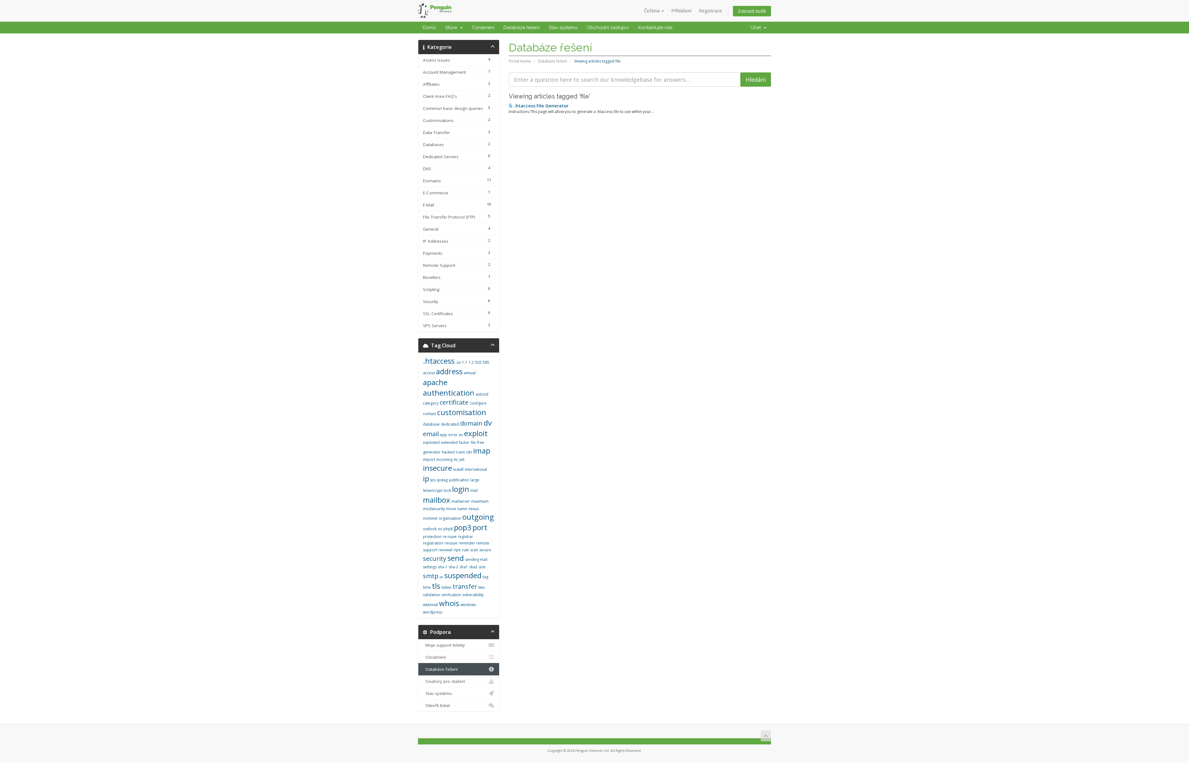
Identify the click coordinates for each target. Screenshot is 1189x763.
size (482, 567)
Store (452, 27)
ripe (457, 550)
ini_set (459, 459)
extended (449, 442)
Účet (757, 27)
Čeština (652, 10)
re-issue (450, 536)
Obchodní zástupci (608, 27)
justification (459, 480)
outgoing (478, 517)
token (446, 587)
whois (449, 603)
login (460, 489)
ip (426, 478)
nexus (473, 508)
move (451, 508)
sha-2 (453, 567)
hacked (448, 452)
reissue (451, 543)
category (430, 403)
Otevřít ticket (436, 705)
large (474, 480)
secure (485, 550)
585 (486, 362)
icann (460, 452)
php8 (448, 528)
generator (432, 452)
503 (478, 362)
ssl (441, 577)
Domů (429, 27)
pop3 (462, 527)
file (473, 442)
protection (432, 536)
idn (469, 452)
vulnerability (473, 594)
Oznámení (483, 27)
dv (488, 423)
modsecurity (434, 508)
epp (443, 434)
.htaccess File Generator (540, 106)
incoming (444, 459)
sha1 (463, 567)
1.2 (471, 362)
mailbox (436, 500)
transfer (465, 586)
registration (433, 543)
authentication (448, 393)
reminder (467, 543)
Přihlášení (681, 10)
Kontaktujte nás (655, 27)
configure (478, 403)
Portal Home (520, 61)
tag (485, 576)
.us (458, 362)
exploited (431, 442)
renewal (445, 550)
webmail (430, 604)
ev (461, 434)
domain (471, 423)
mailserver (460, 501)
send (455, 558)
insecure (437, 468)
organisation (450, 518)
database (431, 424)
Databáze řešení (521, 27)
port (480, 527)
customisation (461, 412)
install (458, 469)
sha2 (473, 567)
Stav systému (563, 27)
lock (447, 490)
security (434, 558)
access (429, 372)
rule (465, 550)
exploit (476, 433)
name (462, 508)
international (476, 469)
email (431, 434)
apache (435, 382)
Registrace (710, 10)
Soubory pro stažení (444, 681)
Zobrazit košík (752, 11)
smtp (430, 576)
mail (474, 490)
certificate (454, 402)
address (449, 371)
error (453, 434)
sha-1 (442, 567)
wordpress (432, 612)
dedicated (450, 424)
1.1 (464, 362)
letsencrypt (432, 490)
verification (451, 594)
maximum (480, 501)
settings (430, 567)
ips (433, 480)
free (480, 442)
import (429, 459)
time (427, 587)
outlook (430, 528)
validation (431, 594)
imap (481, 450)
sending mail (476, 559)
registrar (465, 536)
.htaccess (439, 361)
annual (470, 372)
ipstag (442, 480)
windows (468, 604)
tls (436, 586)
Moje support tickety (444, 645)
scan (474, 550)
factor (464, 442)
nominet (430, 518)
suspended (462, 575)
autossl (482, 394)
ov (440, 528)
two (481, 587)
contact (429, 413)
